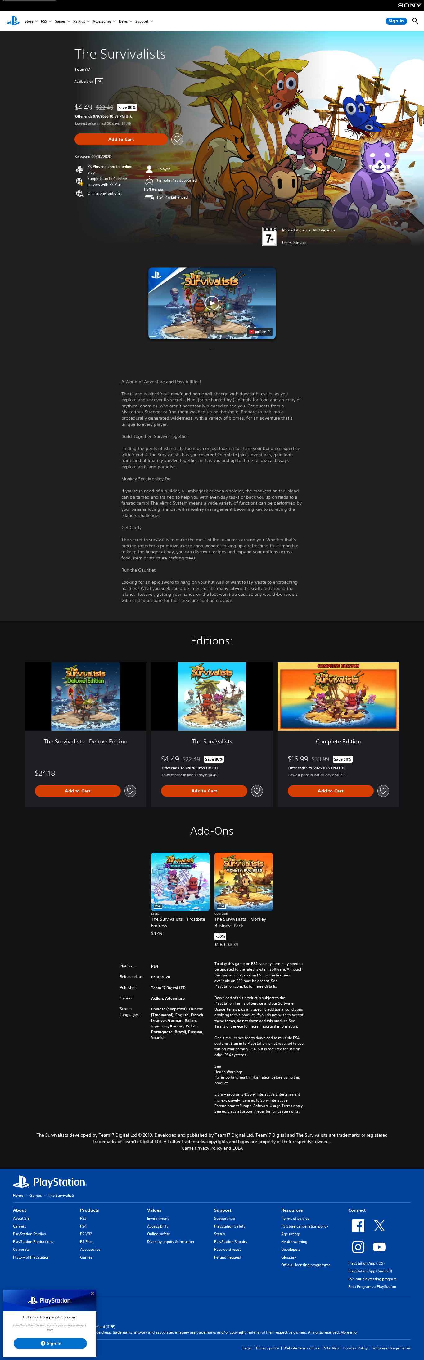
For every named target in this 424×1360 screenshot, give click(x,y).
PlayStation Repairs (230, 1241)
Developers (290, 1249)
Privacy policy (267, 1348)
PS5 (44, 21)
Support (141, 21)
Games (60, 21)
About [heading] (19, 1210)
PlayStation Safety (229, 1226)
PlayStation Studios (29, 1234)
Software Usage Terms (391, 1348)
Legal (247, 1348)
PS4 (83, 1226)
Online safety (158, 1234)
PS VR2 (86, 1234)
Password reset (227, 1249)
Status (219, 1234)
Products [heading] (89, 1210)
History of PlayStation (31, 1257)
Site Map (331, 1348)
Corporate (21, 1249)
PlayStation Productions (33, 1241)
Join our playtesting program (372, 1278)
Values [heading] (154, 1210)
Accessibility (157, 1226)
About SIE (21, 1218)
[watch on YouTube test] (260, 332)
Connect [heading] (357, 1210)
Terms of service (295, 1218)
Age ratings (291, 1234)
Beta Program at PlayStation (372, 1286)
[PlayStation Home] (13, 21)
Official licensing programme (306, 1265)
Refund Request (227, 1257)
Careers (19, 1226)
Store (29, 21)
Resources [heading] (292, 1210)
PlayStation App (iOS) (366, 1263)
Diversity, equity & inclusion (170, 1241)
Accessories (102, 21)
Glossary (288, 1257)
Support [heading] (222, 1210)
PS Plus (79, 21)
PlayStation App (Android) (370, 1271)
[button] (212, 303)
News (123, 21)
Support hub (224, 1218)
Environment (158, 1218)
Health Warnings (228, 1072)
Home (18, 1195)
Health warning (294, 1241)
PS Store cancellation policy (304, 1226)
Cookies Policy (355, 1348)
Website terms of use (301, 1348)
